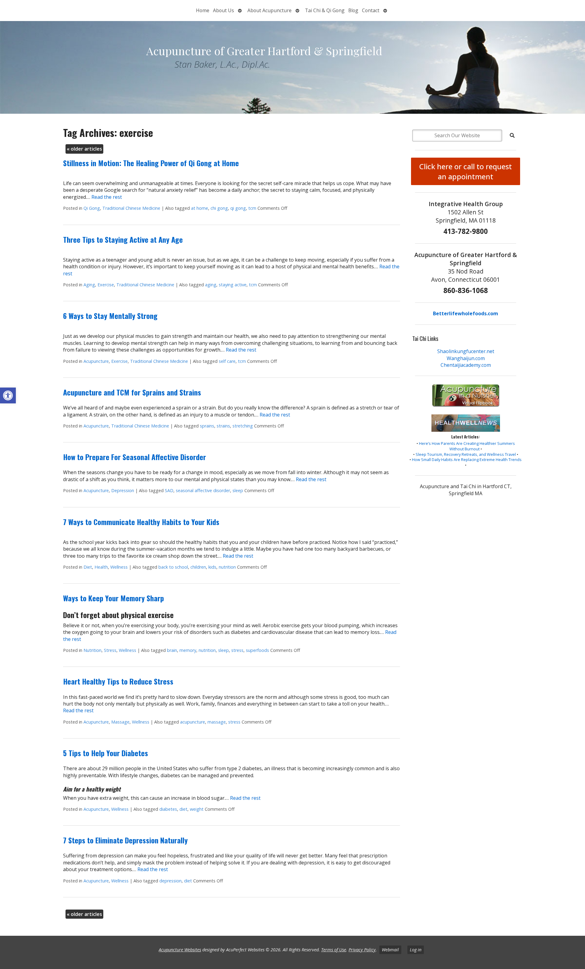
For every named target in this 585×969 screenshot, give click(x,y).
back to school (173, 567)
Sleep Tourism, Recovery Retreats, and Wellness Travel (466, 454)
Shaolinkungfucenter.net (465, 351)
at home (199, 208)
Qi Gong (91, 208)
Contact (370, 10)
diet (183, 809)
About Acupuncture (269, 10)
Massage (120, 722)
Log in (415, 950)
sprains (207, 426)
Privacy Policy (362, 950)
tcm (252, 208)
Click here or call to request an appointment (465, 171)
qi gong (238, 208)
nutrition (227, 567)
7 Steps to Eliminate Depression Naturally (125, 840)
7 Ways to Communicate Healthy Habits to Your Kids (141, 521)
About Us (223, 10)
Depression (122, 490)
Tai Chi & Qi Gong (325, 10)
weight (197, 809)
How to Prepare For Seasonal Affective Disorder (134, 456)
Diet (87, 567)
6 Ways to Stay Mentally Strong (110, 315)
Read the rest (106, 197)
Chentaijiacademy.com (466, 365)
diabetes (168, 809)
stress (237, 650)
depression (170, 881)
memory (187, 650)
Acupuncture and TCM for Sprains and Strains (132, 392)
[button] (8, 395)
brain (172, 650)
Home (202, 10)
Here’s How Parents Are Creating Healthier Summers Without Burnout (467, 446)
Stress (110, 650)
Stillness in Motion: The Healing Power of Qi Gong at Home (151, 162)
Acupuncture (96, 361)
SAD (169, 490)
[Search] (512, 135)
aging (210, 285)
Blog (353, 10)
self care (227, 361)
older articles (84, 148)
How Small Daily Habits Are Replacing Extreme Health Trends (467, 459)
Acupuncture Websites (180, 950)
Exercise (106, 285)
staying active (232, 285)
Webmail (390, 950)
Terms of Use (333, 950)
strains (223, 426)
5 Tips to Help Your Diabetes (105, 752)
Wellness (119, 567)
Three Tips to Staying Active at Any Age (123, 239)
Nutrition (92, 650)
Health (101, 567)
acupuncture (192, 722)
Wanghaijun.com (466, 358)
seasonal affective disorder (203, 490)
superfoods (257, 650)
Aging (89, 285)
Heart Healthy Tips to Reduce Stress (118, 681)
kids (212, 567)
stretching (242, 426)
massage (216, 722)
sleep (237, 490)
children (198, 567)
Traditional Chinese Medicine (131, 208)
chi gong (219, 208)
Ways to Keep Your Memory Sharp (113, 597)
